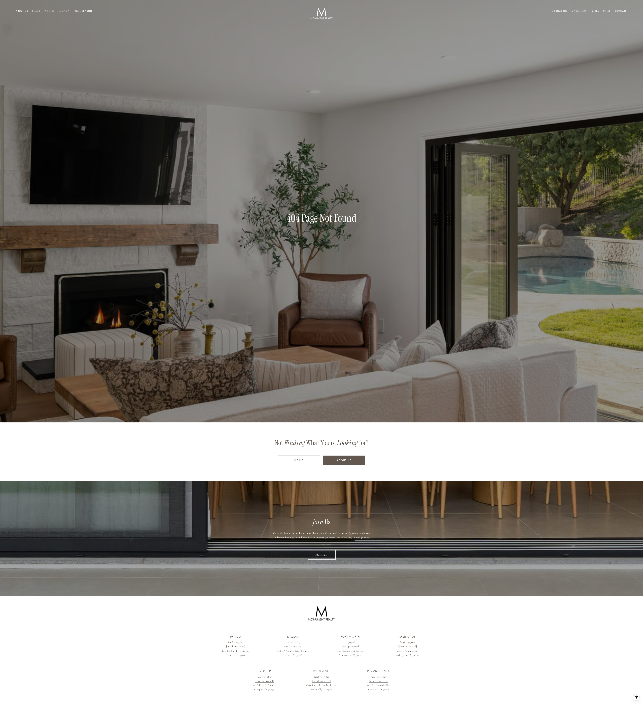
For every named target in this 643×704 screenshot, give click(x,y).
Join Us (321, 554)
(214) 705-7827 (235, 642)
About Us (344, 460)
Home (299, 460)
